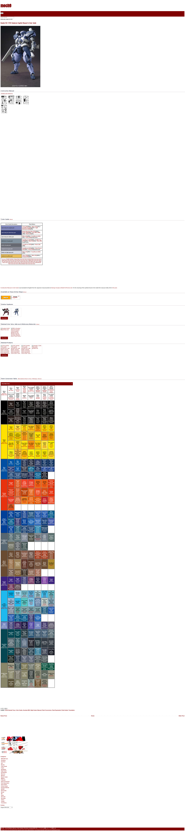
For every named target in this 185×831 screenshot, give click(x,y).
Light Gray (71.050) (24, 537)
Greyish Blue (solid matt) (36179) (51, 633)
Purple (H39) (25, 232)
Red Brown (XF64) (24, 572)
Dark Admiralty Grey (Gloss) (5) (17, 546)
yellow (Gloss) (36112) (11, 436)
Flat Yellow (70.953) (31, 428)
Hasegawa (3, 769)
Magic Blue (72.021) (38, 521)
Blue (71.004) (38, 462)
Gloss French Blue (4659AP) (31, 521)
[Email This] (1, 708)
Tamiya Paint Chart (24, 261)
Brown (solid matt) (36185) (38, 554)
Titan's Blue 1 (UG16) (51, 651)
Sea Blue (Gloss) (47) (31, 594)
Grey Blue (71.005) (44, 651)
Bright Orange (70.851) (51, 500)
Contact (7, 15)
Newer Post (4, 715)
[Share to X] (4, 708)
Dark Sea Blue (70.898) (24, 633)
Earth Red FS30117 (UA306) (17, 564)
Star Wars (3, 798)
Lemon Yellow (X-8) (44, 445)
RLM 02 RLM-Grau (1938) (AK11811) (44, 683)
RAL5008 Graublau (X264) (51, 642)
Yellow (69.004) (51, 436)
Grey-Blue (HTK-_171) (44, 643)
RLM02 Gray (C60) (11, 666)
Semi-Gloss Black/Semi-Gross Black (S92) (18, 419)
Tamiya (2, 801)
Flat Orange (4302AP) (11, 500)
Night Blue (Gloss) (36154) (31, 475)
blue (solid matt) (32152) (11, 522)
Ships (2, 795)
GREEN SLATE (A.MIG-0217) (31, 674)
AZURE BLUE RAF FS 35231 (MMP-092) (37, 602)
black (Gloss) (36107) (51, 404)
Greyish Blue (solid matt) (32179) (11, 642)
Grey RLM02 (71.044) (31, 666)
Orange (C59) (11, 483)
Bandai (2, 764)
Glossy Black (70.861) (31, 404)
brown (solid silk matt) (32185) (45, 554)
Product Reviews (35, 14)
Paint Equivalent (56, 710)
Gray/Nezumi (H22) (26, 227)
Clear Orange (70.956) (24, 484)
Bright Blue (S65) (18, 514)
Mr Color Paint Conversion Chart (28, 262)
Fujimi (2, 767)
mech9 (6, 6)
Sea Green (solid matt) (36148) (44, 666)
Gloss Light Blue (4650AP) (24, 602)
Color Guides (4, 14)
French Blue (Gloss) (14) (38, 514)
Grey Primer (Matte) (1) (31, 537)
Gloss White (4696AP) (31, 397)
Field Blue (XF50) (38, 651)
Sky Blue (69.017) (31, 602)
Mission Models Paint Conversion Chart (27, 263)
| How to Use (27, 378)
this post (115, 287)
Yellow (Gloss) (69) (44, 428)
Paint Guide (65, 710)
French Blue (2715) (38, 529)
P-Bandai (3, 780)
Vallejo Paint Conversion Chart (34, 260)
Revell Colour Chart (15, 261)
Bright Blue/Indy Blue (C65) (11, 514)
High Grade (34, 710)
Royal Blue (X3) (24, 462)
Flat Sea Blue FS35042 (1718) (18, 642)
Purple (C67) (11, 580)
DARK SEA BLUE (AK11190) (11, 659)
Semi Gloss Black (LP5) (38, 419)
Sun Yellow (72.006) (31, 445)
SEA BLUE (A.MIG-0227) (31, 643)
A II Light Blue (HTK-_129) (24, 610)
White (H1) (34, 226)
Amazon (6, 297)
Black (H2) (28, 233)
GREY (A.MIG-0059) (45, 537)
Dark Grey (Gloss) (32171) (38, 537)
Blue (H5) (39, 241)
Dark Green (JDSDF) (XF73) (38, 683)
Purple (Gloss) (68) (38, 580)
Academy (3, 760)
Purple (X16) (24, 580)
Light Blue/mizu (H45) (4, 606)
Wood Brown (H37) (4, 563)
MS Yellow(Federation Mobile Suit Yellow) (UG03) (18, 454)
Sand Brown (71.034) (24, 554)
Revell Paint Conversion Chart (21, 260)
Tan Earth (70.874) (31, 572)
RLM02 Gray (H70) (4, 675)
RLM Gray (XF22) (24, 546)
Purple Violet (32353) (11, 587)
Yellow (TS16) (11, 454)
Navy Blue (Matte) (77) (37, 633)
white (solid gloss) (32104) (11, 397)
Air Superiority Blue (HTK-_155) (11, 602)
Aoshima (3, 761)
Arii (2, 763)
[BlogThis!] (2, 708)
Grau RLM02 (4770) (11, 674)
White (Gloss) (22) (38, 389)
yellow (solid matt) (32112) (18, 436)
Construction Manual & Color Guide (10, 287)
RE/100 (2, 789)
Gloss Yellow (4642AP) (44, 436)
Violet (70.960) (18, 625)
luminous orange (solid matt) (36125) (51, 484)
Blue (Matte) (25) (45, 469)
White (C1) (11, 389)
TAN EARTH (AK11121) (18, 572)
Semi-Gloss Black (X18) (24, 420)
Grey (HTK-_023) (44, 674)
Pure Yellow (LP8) (51, 445)
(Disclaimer (20, 378)
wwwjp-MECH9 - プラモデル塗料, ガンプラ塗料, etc (42, 828)
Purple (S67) (18, 580)
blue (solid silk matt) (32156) (18, 475)
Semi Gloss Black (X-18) (31, 420)
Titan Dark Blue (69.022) (24, 651)
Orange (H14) (25, 256)
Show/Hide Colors (6, 383)
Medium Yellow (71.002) (38, 428)
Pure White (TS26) (51, 397)
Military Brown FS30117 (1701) (11, 564)
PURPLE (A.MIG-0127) (45, 580)
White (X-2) (38, 396)
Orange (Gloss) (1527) (18, 492)
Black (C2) (11, 404)
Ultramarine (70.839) (51, 521)
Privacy (2, 15)
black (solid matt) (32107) (11, 412)
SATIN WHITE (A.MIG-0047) (18, 396)
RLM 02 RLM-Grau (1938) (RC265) (37, 674)
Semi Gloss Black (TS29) (44, 419)
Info (2, 13)
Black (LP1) (45, 412)
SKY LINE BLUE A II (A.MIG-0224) (44, 594)
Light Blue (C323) (11, 594)
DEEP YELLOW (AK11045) (24, 454)
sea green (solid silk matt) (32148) (51, 666)
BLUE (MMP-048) (31, 469)
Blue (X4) (24, 514)
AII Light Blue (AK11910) (31, 610)
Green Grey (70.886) (24, 666)
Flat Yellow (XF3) (24, 428)
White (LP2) (45, 397)
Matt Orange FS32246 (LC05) (24, 492)
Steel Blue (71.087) (31, 633)
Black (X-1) (38, 412)
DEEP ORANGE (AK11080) (11, 507)
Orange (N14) (51, 492)
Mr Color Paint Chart (6, 261)
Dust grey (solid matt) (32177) (45, 659)
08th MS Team (4, 758)
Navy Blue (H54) (36, 232)
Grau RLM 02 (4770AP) (11, 683)
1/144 (6, 710)
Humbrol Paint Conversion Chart (34, 259)
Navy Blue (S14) (17, 633)
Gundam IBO (26, 710)
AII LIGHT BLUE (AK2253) (38, 610)
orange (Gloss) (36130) (31, 500)
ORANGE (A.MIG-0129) (31, 492)
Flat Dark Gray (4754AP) (51, 537)
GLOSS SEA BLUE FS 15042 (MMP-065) (31, 651)
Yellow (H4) (25, 255)
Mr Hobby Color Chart (33, 261)
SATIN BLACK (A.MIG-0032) (18, 411)
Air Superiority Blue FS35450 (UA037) (38, 594)
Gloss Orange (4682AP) (44, 500)
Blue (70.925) (38, 469)
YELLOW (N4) (38, 436)
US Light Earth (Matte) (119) (38, 572)
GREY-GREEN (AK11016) (18, 683)
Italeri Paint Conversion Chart (14, 262)
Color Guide (19, 710)
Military (3, 778)
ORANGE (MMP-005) (24, 500)
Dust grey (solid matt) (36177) (38, 658)
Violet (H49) (25, 226)
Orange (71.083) (31, 483)
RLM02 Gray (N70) (51, 674)
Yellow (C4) (11, 428)
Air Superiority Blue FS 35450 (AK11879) (51, 602)
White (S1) (18, 389)
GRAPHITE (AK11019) (11, 546)
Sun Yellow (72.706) (38, 445)
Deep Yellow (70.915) (24, 445)
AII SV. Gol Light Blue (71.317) (24, 594)
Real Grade (3, 790)
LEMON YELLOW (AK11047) (51, 454)
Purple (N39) (51, 580)
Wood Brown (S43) (18, 555)
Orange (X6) (18, 483)
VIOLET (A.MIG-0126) (31, 625)
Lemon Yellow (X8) (17, 445)
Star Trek (3, 796)
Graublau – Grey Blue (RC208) (38, 643)
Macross (3, 774)
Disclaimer (4, 259)
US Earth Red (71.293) (11, 573)
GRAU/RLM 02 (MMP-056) (24, 683)
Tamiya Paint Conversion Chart (20, 259)
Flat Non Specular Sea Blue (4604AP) (18, 651)
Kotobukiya (4, 772)
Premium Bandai (5, 787)
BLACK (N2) (24, 412)
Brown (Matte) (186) (31, 555)
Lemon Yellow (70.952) (31, 454)
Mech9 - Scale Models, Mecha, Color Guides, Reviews (14, 828)
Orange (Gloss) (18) (38, 484)
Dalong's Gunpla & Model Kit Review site (61, 287)
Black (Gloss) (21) (38, 404)
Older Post (181, 715)
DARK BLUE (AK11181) (24, 475)
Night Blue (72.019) (24, 469)
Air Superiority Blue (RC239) (51, 594)
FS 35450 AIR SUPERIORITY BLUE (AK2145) (11, 610)
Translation (72, 710)
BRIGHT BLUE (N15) (24, 521)
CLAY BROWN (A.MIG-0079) (24, 564)
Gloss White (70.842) (31, 389)
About (41, 14)
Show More (4, 318)
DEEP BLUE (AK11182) (44, 529)
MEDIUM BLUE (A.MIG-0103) (18, 521)
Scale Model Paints (25, 14)
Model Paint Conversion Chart (8, 260)
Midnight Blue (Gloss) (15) (44, 462)
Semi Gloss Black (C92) (11, 420)
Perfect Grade (4, 786)
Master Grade (4, 777)
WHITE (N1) (24, 397)
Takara (2, 799)
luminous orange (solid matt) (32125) (11, 492)
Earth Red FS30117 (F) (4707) (51, 555)
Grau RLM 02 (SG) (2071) (17, 675)
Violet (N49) (38, 625)
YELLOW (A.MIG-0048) (31, 436)
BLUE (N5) (18, 469)
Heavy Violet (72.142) (44, 625)
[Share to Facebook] (5, 708)
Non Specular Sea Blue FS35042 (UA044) (24, 642)
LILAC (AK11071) (51, 625)
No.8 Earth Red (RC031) (31, 564)
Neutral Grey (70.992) (18, 537)
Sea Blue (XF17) (18, 658)
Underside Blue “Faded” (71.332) (44, 602)
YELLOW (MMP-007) (11, 445)
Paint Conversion (46, 710)
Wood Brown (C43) (11, 554)
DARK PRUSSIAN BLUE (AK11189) (44, 475)
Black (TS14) (51, 420)
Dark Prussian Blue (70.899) (31, 462)
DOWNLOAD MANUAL (7, 93)
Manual (39, 710)
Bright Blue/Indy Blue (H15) (29, 231)
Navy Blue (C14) (11, 633)
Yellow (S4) (18, 428)
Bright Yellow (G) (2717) (24, 436)
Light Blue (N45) (17, 602)
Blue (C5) (11, 463)
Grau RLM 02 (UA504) (24, 674)
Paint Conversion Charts (14, 14)
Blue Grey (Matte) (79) (24, 659)
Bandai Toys (11, 710)
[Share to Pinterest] (6, 708)
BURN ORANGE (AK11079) (18, 500)
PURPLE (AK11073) (18, 587)
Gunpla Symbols (10, 259)
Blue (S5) (18, 462)
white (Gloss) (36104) (51, 389)
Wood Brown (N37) (44, 564)
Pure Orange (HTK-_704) (44, 492)
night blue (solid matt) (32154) (38, 475)
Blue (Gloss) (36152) (51, 514)
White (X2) (24, 389)
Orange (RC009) (38, 492)
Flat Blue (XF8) (18, 529)
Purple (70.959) (31, 580)
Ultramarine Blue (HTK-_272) (11, 469)
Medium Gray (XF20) (31, 683)
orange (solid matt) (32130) (38, 500)
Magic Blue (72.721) (44, 521)
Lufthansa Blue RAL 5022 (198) (11, 529)
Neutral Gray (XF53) (11, 537)
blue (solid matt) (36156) (11, 475)
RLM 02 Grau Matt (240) (37, 666)
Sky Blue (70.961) (18, 594)
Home (2, 11)
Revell (2, 792)
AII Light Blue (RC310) (18, 610)
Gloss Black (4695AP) (31, 412)
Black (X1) (24, 404)
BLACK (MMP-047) (51, 412)
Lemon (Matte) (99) (38, 454)
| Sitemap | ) (36, 378)
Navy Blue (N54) (11, 651)
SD (1, 793)
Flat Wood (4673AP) (51, 564)
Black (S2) (18, 404)
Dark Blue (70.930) (31, 514)
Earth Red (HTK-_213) (38, 564)
